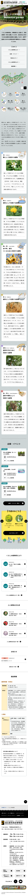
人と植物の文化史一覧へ (13, 641)
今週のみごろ (13, 58)
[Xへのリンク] (15, 881)
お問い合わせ (4, 813)
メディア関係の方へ (11, 813)
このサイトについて (19, 813)
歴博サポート (19, 875)
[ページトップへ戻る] (25, 801)
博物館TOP (4, 807)
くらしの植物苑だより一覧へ (13, 595)
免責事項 (18, 815)
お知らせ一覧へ (13, 666)
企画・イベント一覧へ (14, 503)
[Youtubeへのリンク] (20, 881)
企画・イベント (13, 54)
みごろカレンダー (14, 533)
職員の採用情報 (5, 870)
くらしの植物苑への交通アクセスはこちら (10, 798)
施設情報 (13, 66)
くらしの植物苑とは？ (13, 49)
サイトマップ (4, 815)
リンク (22, 815)
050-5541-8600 (9, 829)
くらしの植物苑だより (13, 62)
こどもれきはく (14, 887)
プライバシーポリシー (11, 815)
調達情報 (18, 870)
